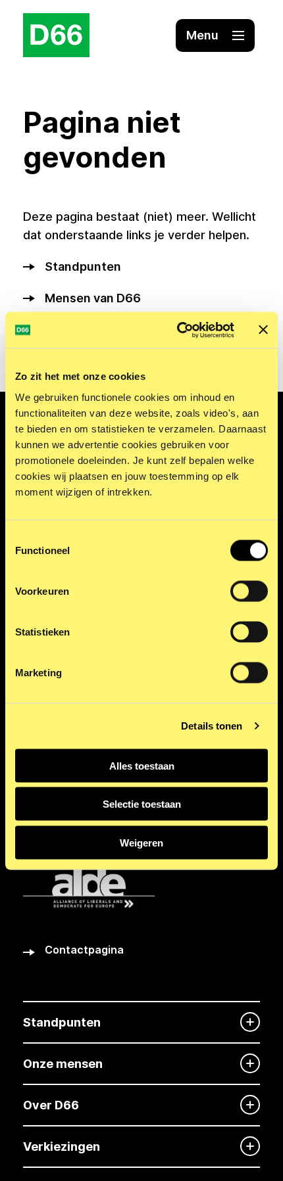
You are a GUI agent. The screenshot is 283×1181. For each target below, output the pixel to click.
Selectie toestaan (142, 804)
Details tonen (211, 725)
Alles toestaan (141, 765)
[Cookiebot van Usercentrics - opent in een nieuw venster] (178, 329)
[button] (215, 35)
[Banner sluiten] (263, 330)
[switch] (249, 590)
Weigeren (141, 842)
